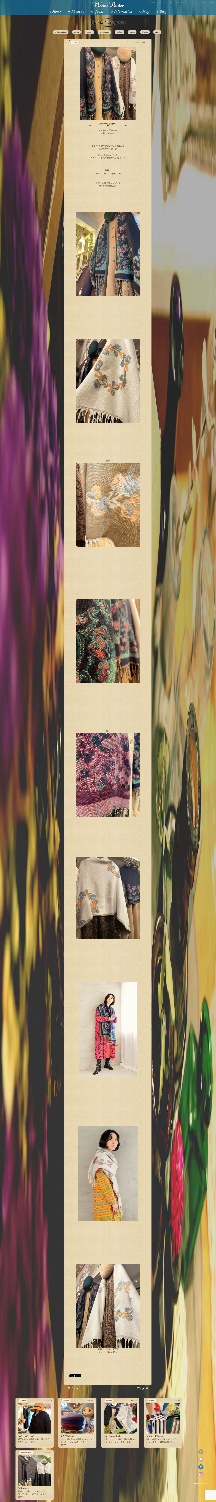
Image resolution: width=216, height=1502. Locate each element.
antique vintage (61, 32)
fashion (89, 32)
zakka (132, 32)
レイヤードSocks (154, 1436)
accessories (104, 32)
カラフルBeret (67, 1436)
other (157, 32)
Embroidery (23, 1488)
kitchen (145, 32)
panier (76, 32)
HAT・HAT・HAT (26, 1436)
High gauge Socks (112, 1436)
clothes (119, 32)
